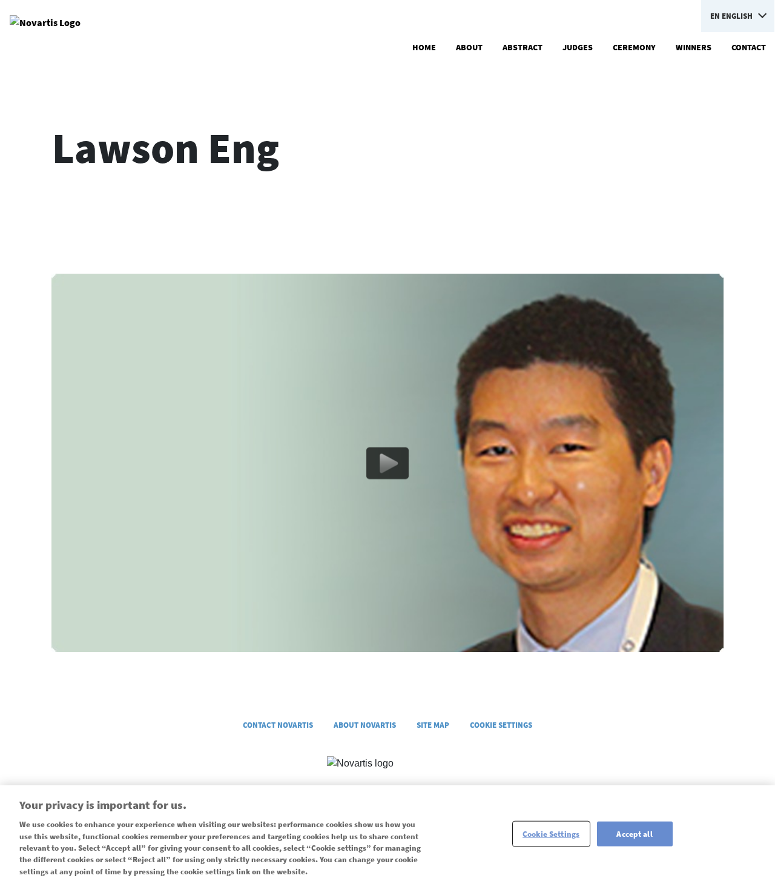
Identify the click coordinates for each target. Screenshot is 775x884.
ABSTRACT (522, 47)
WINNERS (693, 47)
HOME (424, 47)
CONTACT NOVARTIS (278, 725)
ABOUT (469, 47)
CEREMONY (634, 47)
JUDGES (577, 47)
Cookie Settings (551, 833)
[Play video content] (387, 462)
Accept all (634, 833)
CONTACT (748, 47)
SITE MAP (433, 725)
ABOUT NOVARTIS (365, 725)
